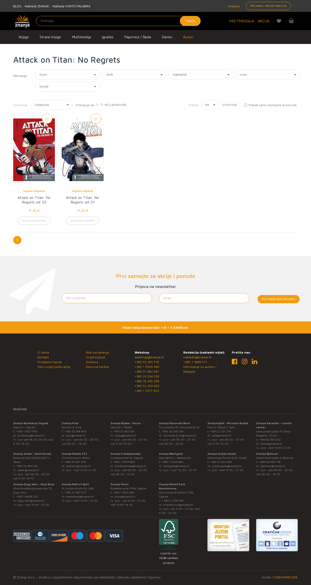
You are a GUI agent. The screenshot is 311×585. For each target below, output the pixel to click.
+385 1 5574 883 (124, 462)
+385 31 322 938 (221, 462)
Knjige (24, 37)
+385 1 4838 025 (27, 496)
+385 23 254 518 (147, 376)
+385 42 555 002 (270, 439)
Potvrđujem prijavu (278, 299)
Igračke (107, 37)
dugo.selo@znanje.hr (31, 500)
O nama (43, 352)
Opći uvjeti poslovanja (54, 367)
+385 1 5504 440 (147, 367)
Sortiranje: (20, 105)
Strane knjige (50, 37)
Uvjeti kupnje (95, 357)
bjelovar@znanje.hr (273, 466)
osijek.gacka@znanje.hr (227, 466)
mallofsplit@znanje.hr (80, 496)
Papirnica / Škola (137, 37)
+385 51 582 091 (147, 371)
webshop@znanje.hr (149, 357)
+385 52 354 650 (147, 386)
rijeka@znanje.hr (125, 435)
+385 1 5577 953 (147, 391)
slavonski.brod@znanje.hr (179, 435)
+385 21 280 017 (75, 492)
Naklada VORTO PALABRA (71, 6)
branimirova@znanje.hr (178, 504)
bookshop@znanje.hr (31, 435)
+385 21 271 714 (220, 431)
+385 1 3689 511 (195, 362)
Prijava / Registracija (268, 6)
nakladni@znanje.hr (197, 357)
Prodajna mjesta (50, 362)
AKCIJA (263, 21)
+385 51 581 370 (75, 462)
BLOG (17, 6)
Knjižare (233, 6)
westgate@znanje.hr (176, 466)
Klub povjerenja (97, 352)
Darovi (167, 37)
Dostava (92, 362)
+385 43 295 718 (147, 362)
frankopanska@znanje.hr (130, 466)
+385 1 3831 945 (124, 492)
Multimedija (81, 37)
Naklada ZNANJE (37, 6)
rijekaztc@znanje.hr (78, 466)
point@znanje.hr (125, 496)
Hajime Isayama (34, 191)
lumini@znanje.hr (271, 443)
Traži (190, 21)
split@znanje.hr (221, 435)
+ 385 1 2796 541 (173, 500)
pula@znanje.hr (76, 435)
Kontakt (43, 357)
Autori (188, 37)
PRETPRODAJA (241, 21)
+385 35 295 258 (147, 381)
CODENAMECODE (285, 577)
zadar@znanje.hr (28, 470)
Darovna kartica (97, 367)
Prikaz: (194, 105)
